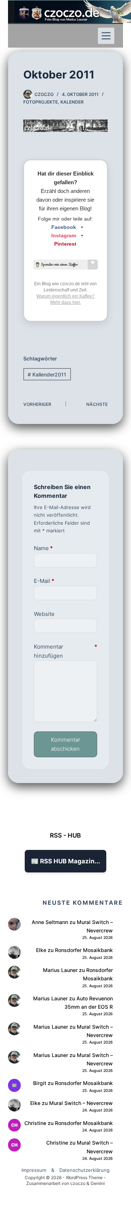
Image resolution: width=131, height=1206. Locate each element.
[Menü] (106, 36)
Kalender (72, 102)
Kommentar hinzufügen (66, 651)
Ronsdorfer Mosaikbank (84, 950)
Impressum (33, 1170)
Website (44, 613)
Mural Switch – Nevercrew (81, 1103)
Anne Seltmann (50, 922)
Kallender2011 (47, 374)
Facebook (63, 227)
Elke (41, 950)
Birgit (39, 1083)
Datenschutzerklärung (84, 1170)
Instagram (63, 235)
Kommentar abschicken (65, 744)
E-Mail (44, 580)
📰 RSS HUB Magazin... (65, 861)
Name (43, 548)
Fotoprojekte (40, 102)
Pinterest (65, 244)
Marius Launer (60, 970)
